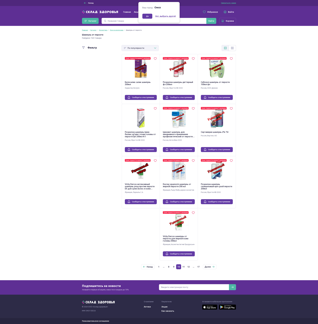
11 (183, 267)
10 (179, 267)
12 (188, 267)
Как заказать (167, 311)
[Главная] (100, 12)
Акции (137, 12)
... (163, 267)
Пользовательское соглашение (95, 321)
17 (198, 267)
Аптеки (147, 307)
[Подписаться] (232, 287)
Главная (127, 12)
